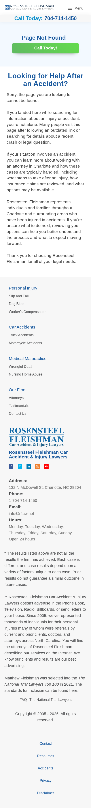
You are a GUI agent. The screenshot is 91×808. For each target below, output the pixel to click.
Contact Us (17, 413)
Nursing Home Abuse (25, 374)
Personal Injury (23, 288)
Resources (45, 756)
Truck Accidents (21, 335)
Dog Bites (16, 304)
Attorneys (16, 398)
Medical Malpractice (28, 358)
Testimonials (18, 405)
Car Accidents (22, 327)
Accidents (45, 768)
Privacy (45, 781)
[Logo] (29, 7)
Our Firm (17, 389)
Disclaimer (45, 793)
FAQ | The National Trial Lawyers (46, 700)
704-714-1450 (60, 18)
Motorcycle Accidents (25, 343)
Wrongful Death (21, 366)
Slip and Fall (19, 296)
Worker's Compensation (27, 312)
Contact (46, 743)
